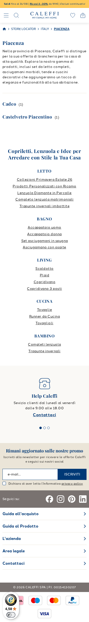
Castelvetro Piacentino (27, 117)
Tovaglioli (44, 323)
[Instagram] (60, 499)
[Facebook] (49, 499)
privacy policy (72, 483)
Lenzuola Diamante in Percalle (44, 193)
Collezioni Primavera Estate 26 (44, 180)
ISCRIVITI (72, 474)
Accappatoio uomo (44, 227)
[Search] (16, 15)
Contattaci (44, 415)
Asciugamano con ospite (44, 247)
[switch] (10, 615)
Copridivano (44, 282)
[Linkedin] (83, 499)
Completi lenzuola (44, 344)
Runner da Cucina (44, 316)
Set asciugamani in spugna (44, 241)
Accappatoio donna (44, 234)
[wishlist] (72, 15)
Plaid (44, 275)
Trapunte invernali (44, 351)
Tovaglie (44, 310)
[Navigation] (6, 15)
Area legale (13, 551)
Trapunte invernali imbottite (44, 206)
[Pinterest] (71, 499)
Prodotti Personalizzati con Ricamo (44, 186)
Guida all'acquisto (20, 513)
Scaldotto (44, 269)
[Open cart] (83, 15)
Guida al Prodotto (20, 526)
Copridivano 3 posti (44, 289)
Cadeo (9, 104)
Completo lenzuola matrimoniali (44, 199)
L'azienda (11, 538)
